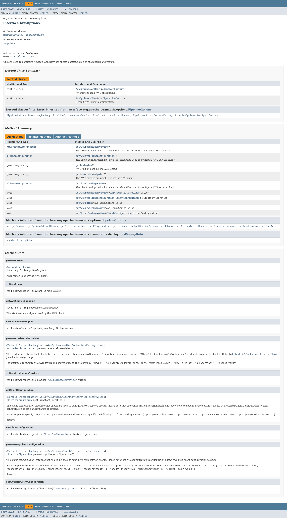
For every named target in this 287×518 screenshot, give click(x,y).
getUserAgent (121, 226)
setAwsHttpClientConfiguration (95, 198)
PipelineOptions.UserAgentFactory (196, 115)
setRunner (201, 226)
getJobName (18, 226)
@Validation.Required (19, 267)
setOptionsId (184, 226)
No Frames (52, 9)
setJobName (167, 226)
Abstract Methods (67, 136)
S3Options (9, 43)
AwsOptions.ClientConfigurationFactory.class (76, 397)
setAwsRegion (84, 203)
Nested (16, 13)
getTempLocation (100, 226)
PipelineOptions (35, 34)
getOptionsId (36, 226)
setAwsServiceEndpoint (90, 208)
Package (18, 3)
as (7, 226)
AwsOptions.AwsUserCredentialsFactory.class (75, 345)
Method (44, 13)
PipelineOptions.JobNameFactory (153, 115)
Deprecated (48, 3)
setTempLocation (249, 226)
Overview (6, 3)
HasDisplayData (12, 34)
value (43, 345)
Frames (40, 9)
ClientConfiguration (19, 156)
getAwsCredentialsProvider (92, 146)
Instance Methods (39, 136)
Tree (37, 3)
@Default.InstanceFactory (22, 345)
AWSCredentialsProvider (21, 146)
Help (68, 3)
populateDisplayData (19, 240)
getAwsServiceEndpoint (90, 174)
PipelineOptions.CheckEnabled (71, 115)
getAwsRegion (84, 165)
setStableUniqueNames (223, 226)
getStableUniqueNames (74, 226)
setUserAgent (270, 226)
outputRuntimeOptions (144, 226)
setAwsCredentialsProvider (92, 192)
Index (60, 3)
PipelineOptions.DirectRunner (111, 115)
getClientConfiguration (90, 183)
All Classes (71, 9)
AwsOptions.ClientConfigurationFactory (100, 98)
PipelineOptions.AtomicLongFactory (28, 115)
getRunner (52, 226)
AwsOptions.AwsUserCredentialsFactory (100, 89)
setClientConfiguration (90, 213)
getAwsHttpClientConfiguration (95, 156)
